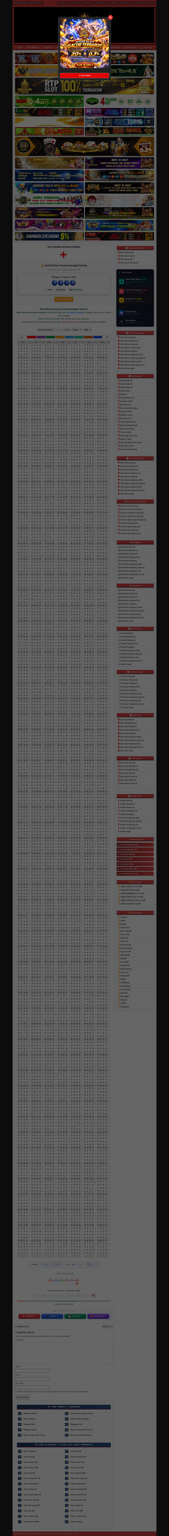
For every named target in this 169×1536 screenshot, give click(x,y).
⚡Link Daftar (84, 75)
